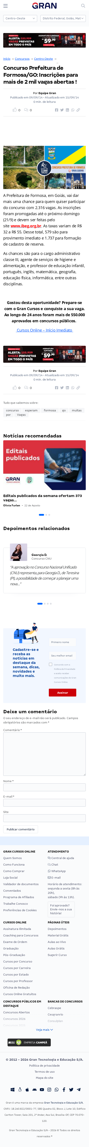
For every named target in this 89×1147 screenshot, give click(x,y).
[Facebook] (64, 1090)
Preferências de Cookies (20, 910)
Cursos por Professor (18, 981)
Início (6, 58)
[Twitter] (71, 1090)
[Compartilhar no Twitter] (61, 110)
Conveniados (12, 890)
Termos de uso (45, 1071)
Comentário (12, 730)
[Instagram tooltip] (49, 1090)
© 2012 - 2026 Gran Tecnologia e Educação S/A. (44, 1059)
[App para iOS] (27, 1090)
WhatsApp (58, 871)
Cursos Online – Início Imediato (44, 330)
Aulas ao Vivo (57, 942)
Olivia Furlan (11, 505)
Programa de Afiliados (18, 897)
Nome (8, 781)
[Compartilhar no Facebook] (56, 110)
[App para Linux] (20, 1090)
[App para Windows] (12, 1090)
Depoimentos (57, 929)
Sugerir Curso (57, 955)
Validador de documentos (21, 884)
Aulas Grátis (56, 948)
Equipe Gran (47, 93)
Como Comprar (14, 871)
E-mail (8, 796)
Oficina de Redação (16, 987)
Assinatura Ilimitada (17, 929)
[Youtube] (42, 1090)
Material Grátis (58, 935)
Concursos (22, 58)
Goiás (61, 58)
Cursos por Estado (16, 974)
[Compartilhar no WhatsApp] (72, 110)
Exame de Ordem (15, 942)
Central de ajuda (62, 858)
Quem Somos (12, 858)
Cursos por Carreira (17, 968)
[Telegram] (78, 1090)
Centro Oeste (43, 58)
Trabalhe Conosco (15, 903)
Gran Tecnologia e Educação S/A (63, 1102)
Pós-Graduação (14, 955)
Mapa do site (44, 1077)
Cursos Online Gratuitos (19, 994)
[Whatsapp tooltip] (56, 1090)
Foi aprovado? (61, 909)
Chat (54, 864)
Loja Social (10, 877)
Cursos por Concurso (17, 961)
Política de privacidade (44, 1065)
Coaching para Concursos (20, 935)
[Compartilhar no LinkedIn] (66, 110)
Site (6, 812)
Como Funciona (14, 864)
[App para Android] (34, 1090)
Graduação (11, 948)
